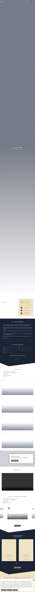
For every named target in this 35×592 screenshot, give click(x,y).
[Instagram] (19, 359)
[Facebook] (16, 359)
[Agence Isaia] (31, 1)
